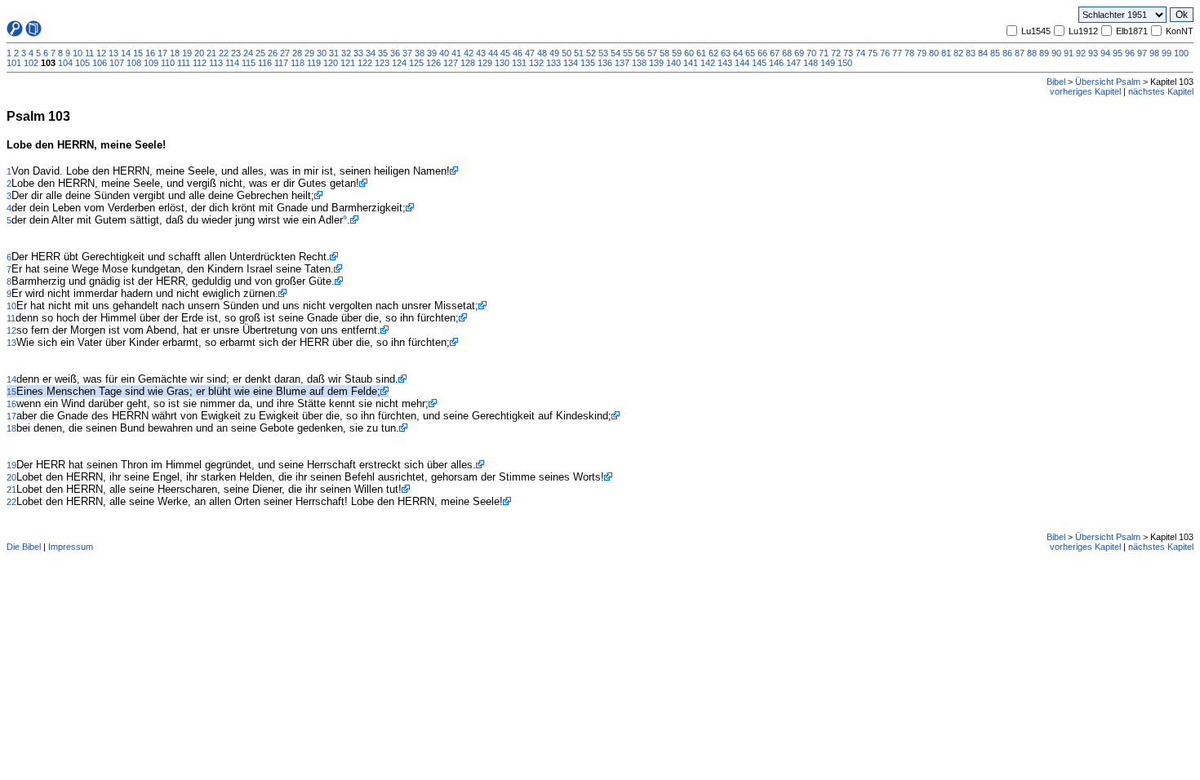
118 (297, 63)
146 (776, 63)
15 (138, 53)
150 (845, 63)
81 (946, 53)
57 (652, 53)
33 (358, 53)
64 (738, 53)
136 (605, 63)
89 (1044, 53)
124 (399, 63)
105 (82, 63)
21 (211, 53)
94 (1105, 53)
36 (395, 53)
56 (640, 53)
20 (199, 53)
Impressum (70, 547)
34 (371, 53)
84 (983, 53)
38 (419, 53)
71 (824, 53)
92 (1081, 53)
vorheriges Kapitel (1085, 91)
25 (260, 53)
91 (1068, 53)
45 (505, 53)
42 (468, 53)
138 (639, 63)
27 (285, 53)
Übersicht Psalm (1107, 81)
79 (922, 53)
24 (248, 53)
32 (346, 53)
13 (113, 53)
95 (1117, 53)
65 (750, 53)
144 (742, 63)
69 (799, 53)
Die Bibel (24, 547)
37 (407, 53)
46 (517, 53)
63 (726, 53)
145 (759, 63)
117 (281, 63)
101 (14, 63)
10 (77, 53)
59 (677, 53)
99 (1166, 53)
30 (322, 53)
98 (1154, 53)
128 (467, 63)
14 (126, 53)
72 (836, 53)
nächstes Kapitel (1160, 91)
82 (958, 53)
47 (530, 53)
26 (273, 53)
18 (175, 53)
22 (224, 53)
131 (519, 63)
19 (187, 53)
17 (162, 53)
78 (909, 53)
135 (587, 63)
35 (383, 53)
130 (502, 63)
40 (444, 53)
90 (1056, 53)
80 (934, 53)
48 (542, 53)
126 (433, 63)
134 (570, 63)
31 (334, 53)
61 (701, 53)
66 (762, 53)
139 (656, 63)
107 (116, 63)
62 (713, 53)
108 (134, 63)
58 (664, 53)
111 (183, 63)
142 (707, 63)
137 (622, 63)
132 (536, 63)
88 (1032, 53)
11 (89, 53)
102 (31, 63)
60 (689, 53)
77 (897, 53)
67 (775, 53)
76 (885, 53)
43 (481, 53)
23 (236, 53)
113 (216, 63)
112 (200, 63)
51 (579, 53)
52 (591, 53)
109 (151, 63)
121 (347, 63)
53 (603, 53)
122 (365, 63)
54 (615, 53)
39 (432, 53)
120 (330, 63)
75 (873, 53)
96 (1130, 53)
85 (995, 53)
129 (485, 63)
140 (673, 63)
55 (628, 53)
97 (1142, 53)
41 (456, 53)
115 (249, 63)
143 (725, 63)
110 (168, 63)
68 (787, 53)
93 (1093, 53)
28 (297, 53)
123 (382, 63)
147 (793, 63)
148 (810, 63)
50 (566, 53)
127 (450, 63)
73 (848, 53)
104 (65, 63)
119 (314, 63)
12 (101, 53)
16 (150, 53)
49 (554, 53)
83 (971, 53)
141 (690, 63)
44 (493, 53)
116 (265, 63)
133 (553, 63)
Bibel (1056, 81)
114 (232, 63)
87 (1019, 53)
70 (811, 53)
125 (416, 63)
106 (99, 63)
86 (1007, 53)
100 (1181, 53)
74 (860, 53)
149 (827, 63)
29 (309, 53)
